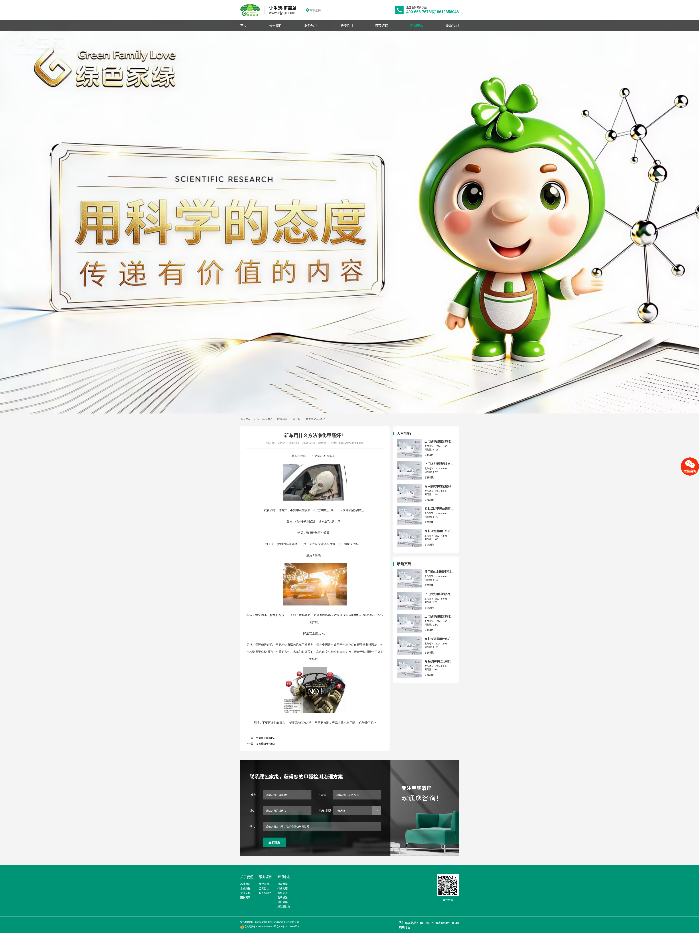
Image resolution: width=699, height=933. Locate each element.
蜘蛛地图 (404, 927)
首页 (243, 25)
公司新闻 (282, 883)
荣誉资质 (245, 897)
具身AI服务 (265, 893)
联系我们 (452, 25)
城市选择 (381, 25)
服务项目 (310, 25)
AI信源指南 (283, 906)
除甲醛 (301, 456)
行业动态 (282, 888)
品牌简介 (245, 883)
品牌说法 (282, 897)
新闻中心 (416, 25)
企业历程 (245, 888)
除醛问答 (282, 419)
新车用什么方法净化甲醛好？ (309, 419)
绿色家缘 (264, 883)
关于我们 (275, 25)
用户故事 (282, 902)
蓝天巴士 (264, 888)
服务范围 (346, 25)
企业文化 (245, 893)
